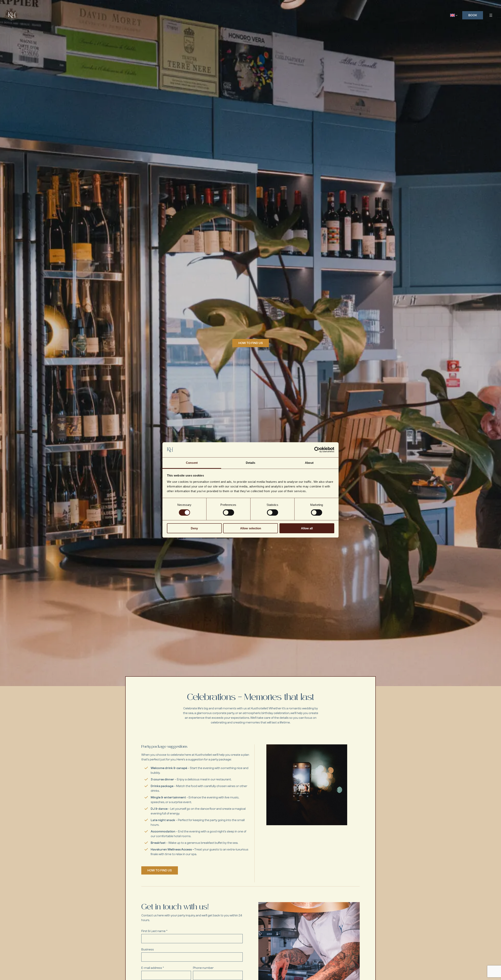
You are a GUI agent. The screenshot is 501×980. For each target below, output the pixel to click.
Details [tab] (250, 462)
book (472, 15)
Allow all (307, 528)
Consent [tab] (192, 462)
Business (147, 949)
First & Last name (154, 931)
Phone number (203, 968)
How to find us (250, 343)
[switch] (228, 512)
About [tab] (309, 462)
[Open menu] (490, 15)
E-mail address (152, 968)
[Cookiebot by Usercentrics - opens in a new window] (317, 450)
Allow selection (250, 528)
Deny (194, 528)
